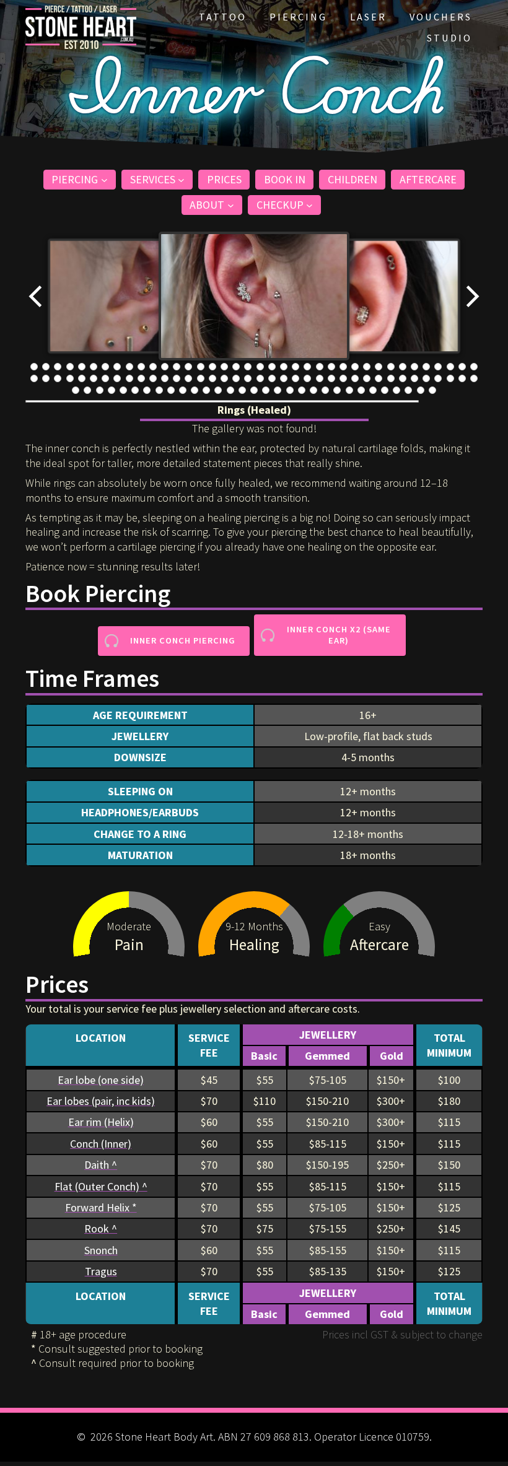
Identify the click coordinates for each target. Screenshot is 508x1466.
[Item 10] (141, 366)
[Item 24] (307, 366)
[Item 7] (105, 366)
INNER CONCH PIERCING (182, 640)
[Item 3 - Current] (57, 366)
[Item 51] (176, 378)
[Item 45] (105, 378)
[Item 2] (46, 366)
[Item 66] (355, 378)
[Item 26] (331, 366)
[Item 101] (361, 390)
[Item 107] (432, 390)
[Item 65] (343, 378)
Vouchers (440, 17)
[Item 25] (319, 366)
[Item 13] (176, 366)
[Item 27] (343, 366)
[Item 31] (391, 366)
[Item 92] (254, 390)
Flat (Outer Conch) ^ (101, 1186)
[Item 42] (70, 378)
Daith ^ (100, 1165)
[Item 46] (117, 378)
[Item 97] (313, 390)
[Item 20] (260, 366)
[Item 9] (129, 366)
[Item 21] (272, 366)
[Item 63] (319, 378)
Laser (368, 17)
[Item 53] (200, 378)
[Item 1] (34, 366)
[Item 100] (349, 390)
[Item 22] (283, 366)
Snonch (101, 1250)
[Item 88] (206, 390)
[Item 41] (57, 378)
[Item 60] (283, 378)
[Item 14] (188, 366)
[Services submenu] (181, 179)
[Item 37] (462, 366)
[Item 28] (355, 366)
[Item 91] (242, 390)
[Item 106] (420, 390)
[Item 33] (414, 366)
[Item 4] (70, 366)
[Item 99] (337, 390)
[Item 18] (236, 366)
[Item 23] (295, 366)
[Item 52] (188, 378)
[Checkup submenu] (309, 205)
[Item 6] (93, 366)
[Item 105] (408, 390)
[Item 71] (414, 378)
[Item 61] (295, 378)
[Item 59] (272, 378)
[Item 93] (265, 390)
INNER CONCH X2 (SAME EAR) (339, 635)
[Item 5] (81, 366)
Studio (449, 38)
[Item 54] (212, 378)
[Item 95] (290, 390)
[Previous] (36, 296)
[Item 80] (111, 390)
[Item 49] (153, 378)
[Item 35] (438, 366)
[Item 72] (426, 378)
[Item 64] (331, 378)
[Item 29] (366, 366)
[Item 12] (165, 366)
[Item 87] (194, 390)
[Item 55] (224, 378)
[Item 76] (474, 378)
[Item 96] (301, 390)
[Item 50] (165, 378)
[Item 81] (123, 390)
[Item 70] (402, 378)
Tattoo (223, 17)
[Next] (472, 296)
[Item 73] (438, 378)
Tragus (101, 1271)
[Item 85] (171, 390)
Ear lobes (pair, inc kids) (100, 1101)
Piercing (298, 17)
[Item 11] (153, 366)
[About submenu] (230, 205)
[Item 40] (46, 378)
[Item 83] (147, 390)
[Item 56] (236, 378)
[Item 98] (325, 390)
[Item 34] (426, 366)
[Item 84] (159, 390)
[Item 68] (378, 378)
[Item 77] (75, 390)
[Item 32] (402, 366)
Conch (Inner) (100, 1144)
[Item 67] (366, 378)
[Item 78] (87, 390)
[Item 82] (135, 390)
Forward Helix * (101, 1207)
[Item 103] (384, 390)
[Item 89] (218, 390)
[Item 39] (34, 378)
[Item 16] (212, 366)
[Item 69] (391, 378)
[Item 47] (129, 378)
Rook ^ (100, 1228)
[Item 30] (378, 366)
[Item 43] (81, 378)
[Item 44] (93, 378)
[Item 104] (396, 390)
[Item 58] (260, 378)
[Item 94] (277, 390)
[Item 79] (99, 390)
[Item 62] (307, 378)
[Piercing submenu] (104, 179)
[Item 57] (248, 378)
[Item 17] (224, 366)
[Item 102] (373, 390)
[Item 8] (117, 366)
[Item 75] (462, 378)
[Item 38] (474, 366)
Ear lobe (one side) (101, 1080)
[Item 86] (182, 390)
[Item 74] (450, 378)
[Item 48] (141, 378)
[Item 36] (450, 366)
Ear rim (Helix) (101, 1122)
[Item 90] (230, 390)
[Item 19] (248, 366)
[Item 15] (200, 366)
